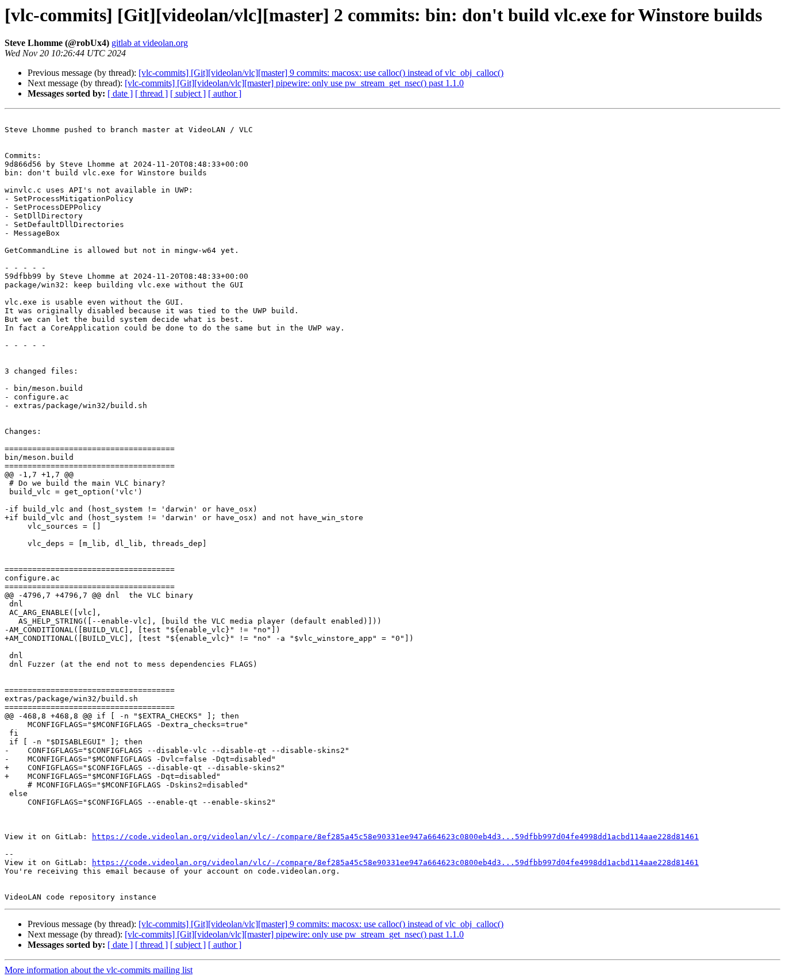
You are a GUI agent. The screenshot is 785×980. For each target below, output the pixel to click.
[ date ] (120, 93)
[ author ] (224, 93)
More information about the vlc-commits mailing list (99, 970)
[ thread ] (151, 93)
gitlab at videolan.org (149, 43)
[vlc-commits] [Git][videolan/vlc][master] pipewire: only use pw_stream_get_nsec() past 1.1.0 (294, 83)
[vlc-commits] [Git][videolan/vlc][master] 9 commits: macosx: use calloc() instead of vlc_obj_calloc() (320, 73)
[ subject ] (188, 93)
